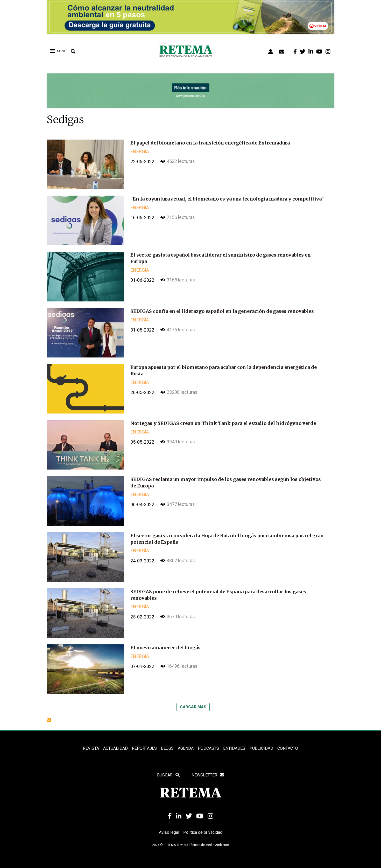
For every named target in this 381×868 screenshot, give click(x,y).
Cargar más (193, 707)
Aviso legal (169, 832)
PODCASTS (208, 748)
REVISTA (91, 748)
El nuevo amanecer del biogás (165, 648)
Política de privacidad (202, 832)
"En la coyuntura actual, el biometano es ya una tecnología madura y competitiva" (227, 199)
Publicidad (261, 748)
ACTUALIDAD (115, 748)
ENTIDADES (234, 748)
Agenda (186, 748)
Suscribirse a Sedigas (49, 720)
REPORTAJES (144, 748)
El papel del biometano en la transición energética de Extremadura (210, 143)
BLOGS (167, 748)
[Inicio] (187, 51)
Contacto (287, 748)
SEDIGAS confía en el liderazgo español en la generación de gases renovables (222, 311)
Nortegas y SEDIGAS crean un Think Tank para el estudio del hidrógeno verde (223, 423)
